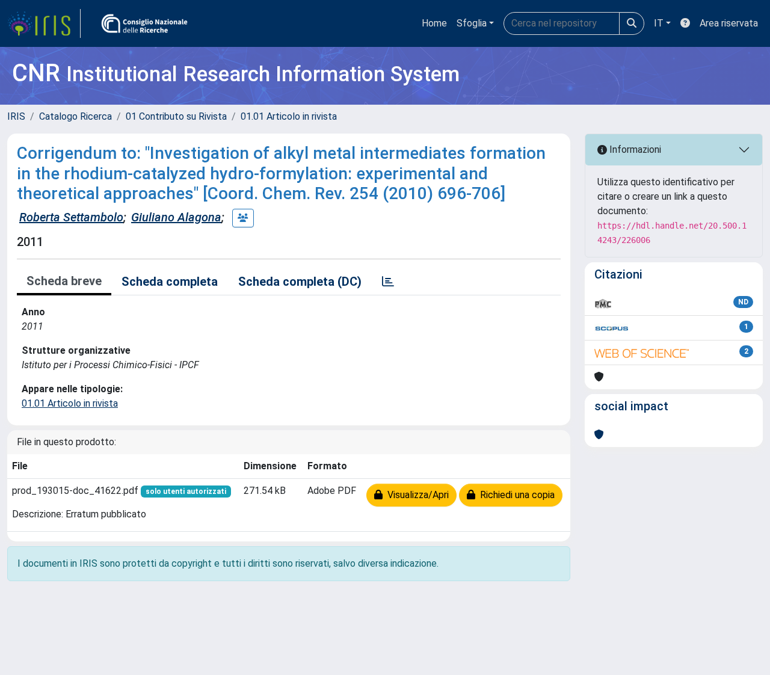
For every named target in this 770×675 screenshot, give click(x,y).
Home (434, 23)
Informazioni (634, 149)
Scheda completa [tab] (170, 281)
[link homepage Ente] (144, 23)
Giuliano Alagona (176, 217)
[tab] (388, 281)
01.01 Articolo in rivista (289, 116)
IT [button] (659, 23)
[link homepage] (44, 23)
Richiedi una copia (515, 495)
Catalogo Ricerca (75, 116)
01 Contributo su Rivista (176, 116)
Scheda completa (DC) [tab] (300, 281)
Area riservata (729, 23)
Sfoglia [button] (472, 23)
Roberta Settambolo (71, 217)
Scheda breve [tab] (64, 281)
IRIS (16, 116)
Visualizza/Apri (416, 495)
